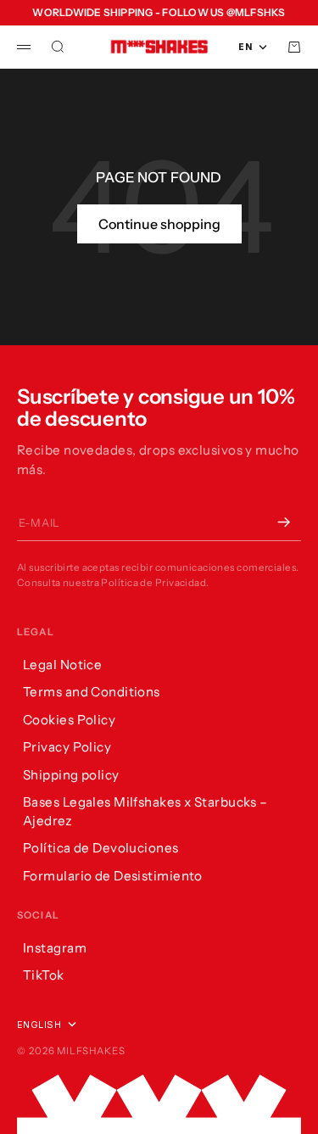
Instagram (54, 948)
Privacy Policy (67, 747)
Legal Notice (62, 664)
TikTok (43, 975)
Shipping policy (71, 775)
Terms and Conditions (91, 692)
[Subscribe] (284, 522)
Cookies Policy (69, 720)
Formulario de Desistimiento (113, 876)
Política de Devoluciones (101, 848)
